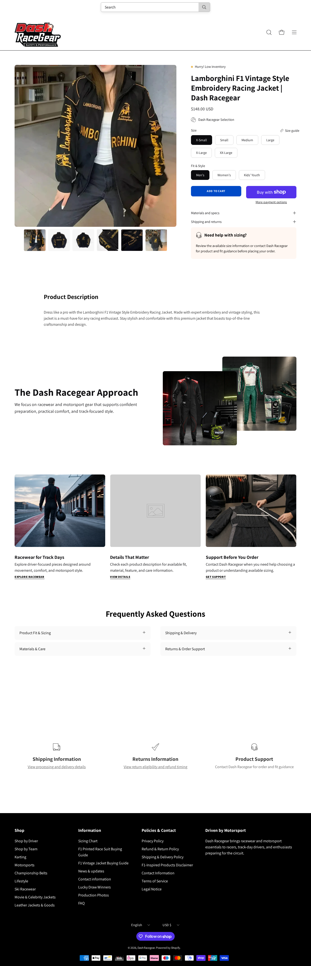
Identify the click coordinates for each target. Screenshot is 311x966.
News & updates (91, 871)
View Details (120, 577)
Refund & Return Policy (160, 849)
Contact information (94, 879)
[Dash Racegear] (38, 32)
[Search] (204, 7)
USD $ (167, 925)
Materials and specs (205, 213)
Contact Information (158, 873)
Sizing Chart (87, 840)
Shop (19, 830)
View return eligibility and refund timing (155, 766)
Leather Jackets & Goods (35, 905)
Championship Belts (31, 873)
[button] (269, 32)
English (136, 925)
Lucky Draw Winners (94, 887)
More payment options (271, 202)
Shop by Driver (26, 840)
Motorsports (25, 865)
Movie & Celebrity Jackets (35, 897)
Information (89, 830)
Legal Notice (152, 889)
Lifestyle (21, 881)
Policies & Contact (159, 830)
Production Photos (93, 895)
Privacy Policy (153, 840)
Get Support (216, 577)
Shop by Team (26, 849)
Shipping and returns (206, 221)
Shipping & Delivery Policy (162, 857)
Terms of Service (155, 881)
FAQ (81, 903)
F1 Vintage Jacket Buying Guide (103, 863)
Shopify (175, 947)
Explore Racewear (29, 577)
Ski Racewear (25, 889)
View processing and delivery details (57, 766)
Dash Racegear (146, 947)
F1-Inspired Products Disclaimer (167, 865)
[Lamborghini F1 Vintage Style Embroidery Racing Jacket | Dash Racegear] (35, 240)
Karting (20, 857)
